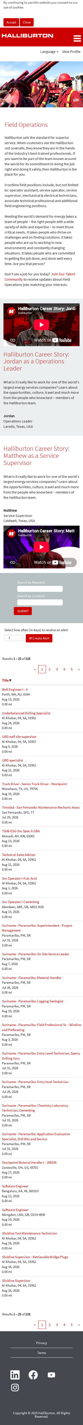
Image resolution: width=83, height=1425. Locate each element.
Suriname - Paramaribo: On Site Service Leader (35, 954)
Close (27, 22)
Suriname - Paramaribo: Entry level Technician (35, 1082)
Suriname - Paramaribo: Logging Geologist (32, 1001)
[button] (69, 38)
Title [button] (5, 680)
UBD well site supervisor (19, 736)
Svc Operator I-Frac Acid (19, 878)
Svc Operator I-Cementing (20, 902)
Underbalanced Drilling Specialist (26, 713)
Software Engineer (15, 1186)
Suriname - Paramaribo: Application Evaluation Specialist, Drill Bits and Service (36, 1136)
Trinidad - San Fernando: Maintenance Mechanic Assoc (41, 807)
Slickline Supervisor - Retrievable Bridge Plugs (35, 1257)
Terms (41, 1353)
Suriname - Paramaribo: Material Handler (31, 977)
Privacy (41, 1343)
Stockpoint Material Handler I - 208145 (29, 1162)
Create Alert (40, 638)
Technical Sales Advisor (19, 854)
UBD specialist (12, 760)
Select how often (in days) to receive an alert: (36, 630)
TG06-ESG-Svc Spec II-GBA (21, 831)
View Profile (71, 51)
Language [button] (48, 51)
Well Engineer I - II (15, 689)
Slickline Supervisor (16, 1280)
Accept (11, 22)
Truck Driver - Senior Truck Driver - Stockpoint (34, 784)
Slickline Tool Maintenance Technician (29, 1233)
